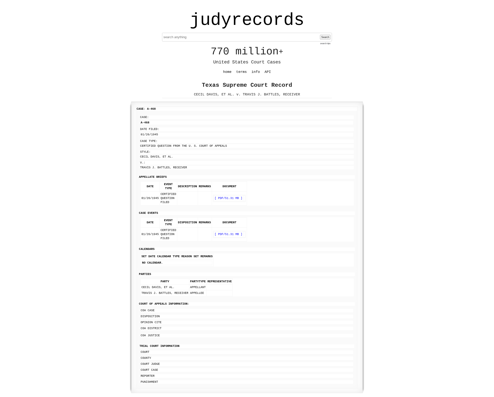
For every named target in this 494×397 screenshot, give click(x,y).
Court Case (149, 370)
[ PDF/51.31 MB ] (228, 198)
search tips (325, 43)
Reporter (148, 376)
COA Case (148, 310)
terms (241, 72)
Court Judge (150, 364)
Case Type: (148, 141)
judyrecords (247, 20)
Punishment (149, 382)
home (227, 72)
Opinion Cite (151, 322)
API (268, 72)
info (255, 72)
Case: (144, 117)
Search (325, 37)
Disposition (150, 316)
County (146, 358)
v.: (142, 162)
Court (145, 352)
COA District (151, 328)
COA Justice (150, 335)
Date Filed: (149, 129)
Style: (145, 152)
